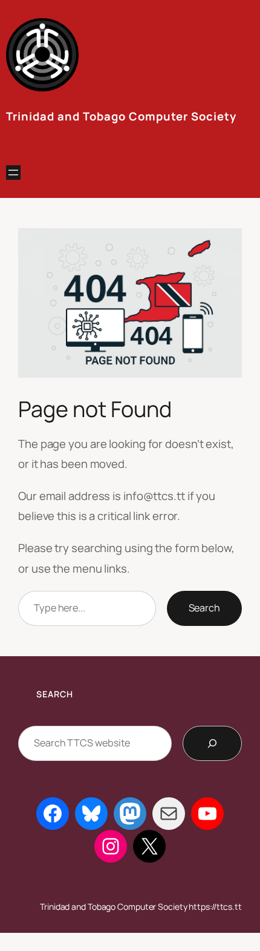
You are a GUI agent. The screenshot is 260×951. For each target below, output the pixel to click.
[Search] (212, 743)
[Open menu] (13, 172)
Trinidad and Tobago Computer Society (121, 116)
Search (204, 607)
